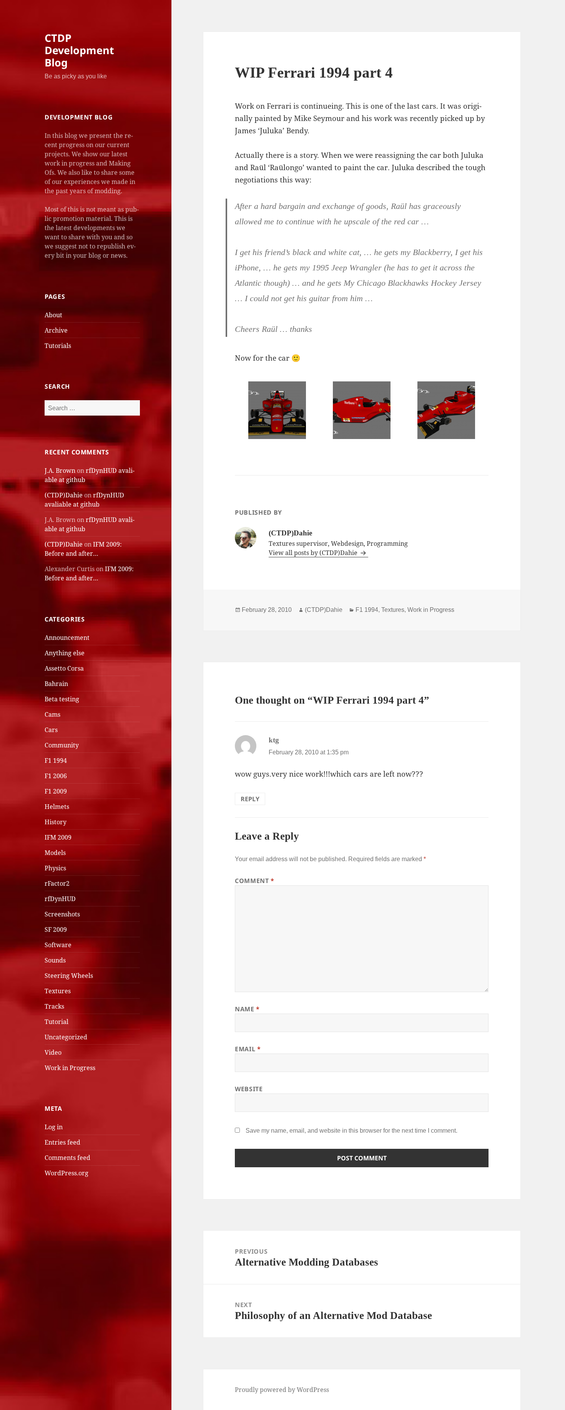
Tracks (54, 1006)
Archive (56, 330)
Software (58, 945)
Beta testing (62, 699)
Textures (58, 991)
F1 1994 (56, 760)
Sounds (55, 960)
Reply (250, 799)
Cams (52, 714)
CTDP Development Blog (79, 50)
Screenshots (62, 914)
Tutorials (58, 345)
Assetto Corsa (64, 668)
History (55, 822)
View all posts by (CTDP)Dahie (314, 552)
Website (249, 1089)
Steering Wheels (69, 975)
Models (55, 852)
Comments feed (67, 1157)
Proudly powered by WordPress (282, 1389)
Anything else (65, 653)
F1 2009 (56, 791)
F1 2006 (56, 776)
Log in (54, 1127)
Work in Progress (70, 1068)
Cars (51, 730)
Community (62, 745)
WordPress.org (66, 1173)
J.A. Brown (60, 470)
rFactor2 (57, 883)
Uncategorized (66, 1037)
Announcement (67, 637)
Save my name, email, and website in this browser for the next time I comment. (351, 1130)
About (53, 315)
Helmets (57, 806)
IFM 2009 (58, 837)
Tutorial (56, 1021)
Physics (55, 868)
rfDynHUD (60, 899)
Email (248, 1049)
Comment (254, 880)
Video (53, 1052)
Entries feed (62, 1142)
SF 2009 (56, 929)
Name (247, 1009)
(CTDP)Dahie (64, 495)
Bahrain (56, 683)
